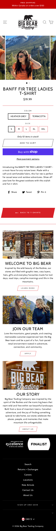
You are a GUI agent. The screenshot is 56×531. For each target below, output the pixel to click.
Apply (28, 353)
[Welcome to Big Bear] (28, 244)
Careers (28, 474)
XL (34, 129)
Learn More (28, 288)
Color (28, 111)
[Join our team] (28, 310)
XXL (43, 129)
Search (28, 464)
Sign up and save (28, 505)
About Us (28, 429)
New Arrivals (28, 485)
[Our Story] (28, 375)
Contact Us (28, 490)
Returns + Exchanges (28, 469)
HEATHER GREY (18, 116)
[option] (28, 4)
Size (27, 123)
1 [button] (27, 83)
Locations (28, 480)
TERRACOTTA (39, 116)
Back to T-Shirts (30, 213)
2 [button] (29, 83)
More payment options (28, 159)
